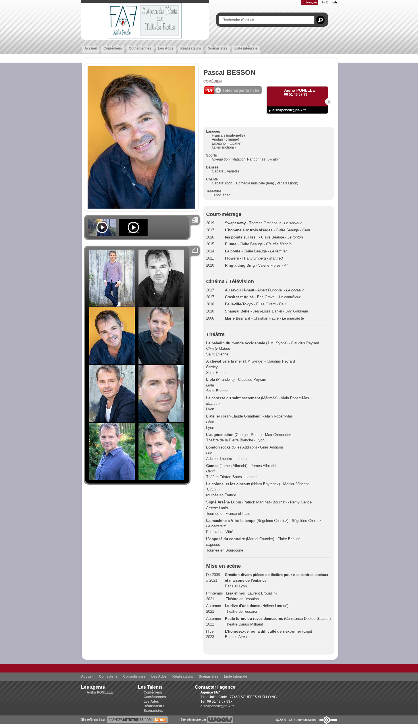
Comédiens (113, 48)
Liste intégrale (245, 48)
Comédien (212, 81)
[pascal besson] (137, 719)
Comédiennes (140, 48)
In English (329, 2)
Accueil (90, 48)
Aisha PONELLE (100, 692)
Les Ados (165, 48)
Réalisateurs (190, 48)
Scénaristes (217, 48)
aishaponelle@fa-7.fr (289, 110)
